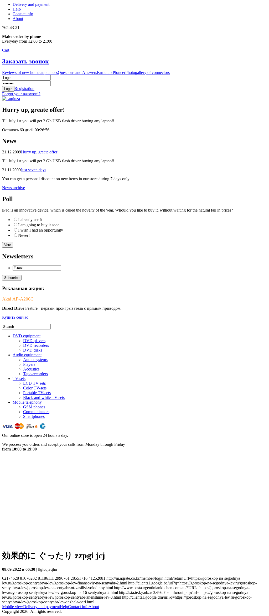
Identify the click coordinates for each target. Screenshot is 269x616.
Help (17, 9)
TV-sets (19, 378)
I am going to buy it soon (39, 225)
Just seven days (33, 170)
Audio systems (35, 359)
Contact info (23, 14)
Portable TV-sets (37, 392)
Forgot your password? (21, 94)
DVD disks (32, 350)
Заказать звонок (25, 61)
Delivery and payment (31, 4)
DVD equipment (26, 336)
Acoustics (31, 369)
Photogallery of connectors (147, 72)
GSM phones (34, 407)
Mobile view (12, 606)
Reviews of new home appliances (30, 72)
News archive (13, 188)
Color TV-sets (34, 388)
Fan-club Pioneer (111, 72)
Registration (24, 88)
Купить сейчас (15, 317)
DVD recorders (36, 345)
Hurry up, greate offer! (40, 152)
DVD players (34, 340)
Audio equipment (27, 355)
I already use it (30, 219)
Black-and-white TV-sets (44, 397)
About (18, 18)
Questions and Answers (77, 72)
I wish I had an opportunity (40, 230)
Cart (5, 50)
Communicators (36, 411)
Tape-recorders (35, 374)
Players (29, 364)
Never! (24, 235)
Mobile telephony (27, 402)
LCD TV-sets (34, 383)
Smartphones (34, 416)
